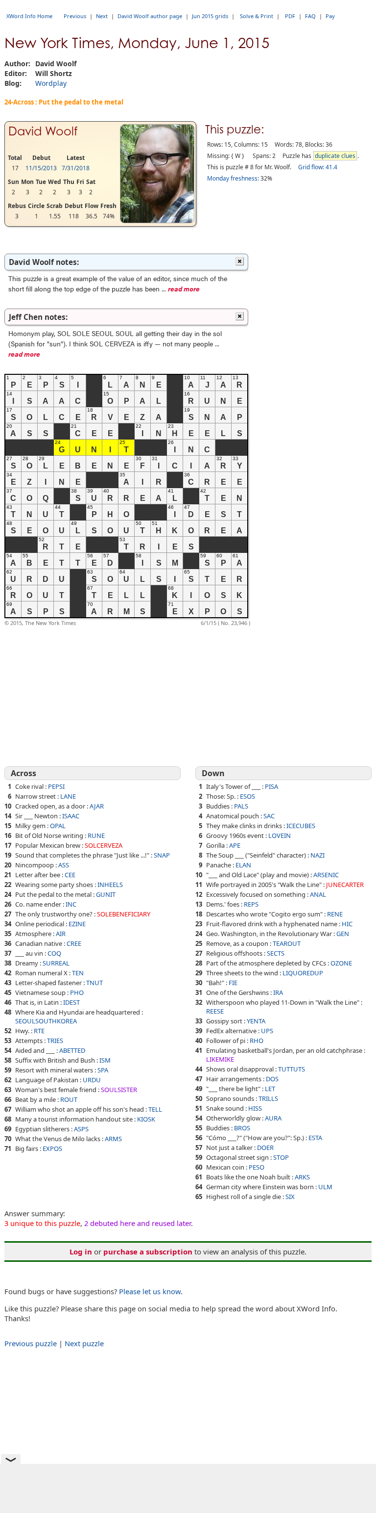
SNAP (162, 855)
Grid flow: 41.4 (317, 167)
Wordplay (51, 83)
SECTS (275, 953)
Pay (330, 16)
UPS (267, 1030)
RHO (256, 1040)
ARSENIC (326, 874)
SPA (102, 1070)
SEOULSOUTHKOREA (46, 1021)
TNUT (94, 982)
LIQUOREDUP (302, 972)
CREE (74, 943)
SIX (290, 1196)
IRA (278, 992)
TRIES (55, 1040)
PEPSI (56, 786)
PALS (241, 806)
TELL (155, 1109)
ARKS (302, 1177)
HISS (255, 1108)
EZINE (77, 923)
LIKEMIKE (220, 1059)
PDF (290, 16)
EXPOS (52, 1148)
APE (234, 845)
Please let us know (150, 1291)
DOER (265, 1147)
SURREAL (56, 963)
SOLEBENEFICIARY (123, 914)
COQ (54, 953)
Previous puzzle (30, 1343)
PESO (256, 1167)
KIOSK (146, 1119)
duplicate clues (335, 156)
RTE (39, 1030)
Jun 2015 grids (210, 16)
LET (270, 1088)
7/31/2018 (76, 168)
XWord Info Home (29, 16)
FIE (233, 982)
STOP (281, 1157)
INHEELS (110, 884)
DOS (272, 1078)
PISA (271, 786)
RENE (335, 914)
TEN (78, 972)
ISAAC (70, 815)
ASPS (81, 1128)
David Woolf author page (150, 16)
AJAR (97, 806)
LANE (68, 796)
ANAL (318, 894)
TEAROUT (287, 943)
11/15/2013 (41, 168)
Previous (75, 16)
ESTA (315, 1137)
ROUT (68, 1099)
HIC (347, 923)
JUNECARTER (345, 884)
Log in (81, 1251)
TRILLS (268, 1098)
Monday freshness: (233, 178)
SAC (269, 815)
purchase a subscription (147, 1251)
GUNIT (106, 894)
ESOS (247, 796)
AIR (61, 933)
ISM (105, 1060)
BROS (242, 1127)
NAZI (317, 855)
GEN (342, 933)
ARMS (113, 1138)
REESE (215, 1011)
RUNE (96, 835)
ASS (63, 865)
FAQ (310, 16)
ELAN (243, 865)
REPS (251, 904)
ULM (325, 1186)
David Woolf (43, 131)
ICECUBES (300, 825)
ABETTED (72, 1050)
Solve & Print (256, 16)
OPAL (58, 825)
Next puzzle (84, 1343)
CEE (70, 874)
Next (102, 16)
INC (71, 904)
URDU (92, 1079)
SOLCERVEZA (103, 845)
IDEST (71, 1002)
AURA (273, 1118)
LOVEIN (279, 835)
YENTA (256, 1021)
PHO (77, 992)
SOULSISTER (119, 1089)
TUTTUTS (291, 1069)
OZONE (341, 963)
